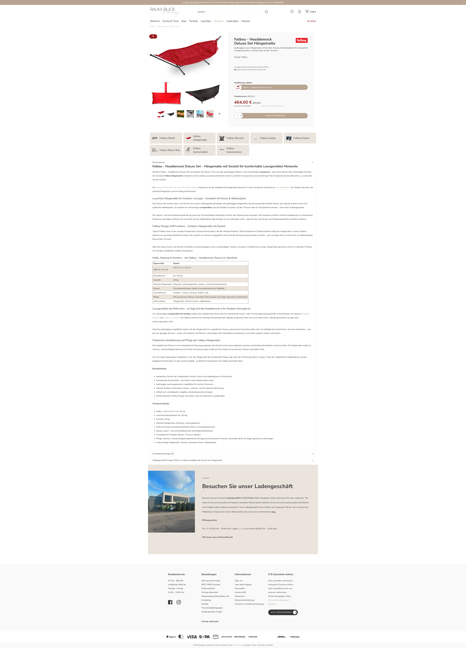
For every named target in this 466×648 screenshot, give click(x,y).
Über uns (239, 580)
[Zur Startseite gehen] (169, 12)
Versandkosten (237, 645)
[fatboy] (297, 40)
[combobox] (230, 12)
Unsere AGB (240, 592)
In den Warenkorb (275, 115)
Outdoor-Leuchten (171, 317)
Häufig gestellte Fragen (211, 611)
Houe (237, 2)
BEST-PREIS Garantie (210, 584)
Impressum (240, 596)
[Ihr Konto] (299, 12)
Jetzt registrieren (281, 612)
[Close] (464, 2)
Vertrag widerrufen (209, 592)
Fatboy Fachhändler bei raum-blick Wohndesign (177, 187)
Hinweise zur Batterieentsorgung (249, 604)
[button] (233, 162)
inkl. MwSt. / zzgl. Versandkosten (273, 106)
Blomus (261, 2)
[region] (185, 75)
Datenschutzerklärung (244, 600)
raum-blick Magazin (243, 584)
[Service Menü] (292, 12)
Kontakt (204, 604)
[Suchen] (266, 12)
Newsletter (240, 588)
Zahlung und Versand (210, 580)
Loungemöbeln (282, 187)
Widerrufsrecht (208, 588)
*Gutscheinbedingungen (212, 608)
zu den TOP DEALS (191, 2)
